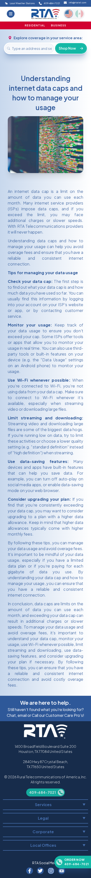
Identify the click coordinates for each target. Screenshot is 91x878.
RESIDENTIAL (35, 25)
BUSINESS (58, 25)
